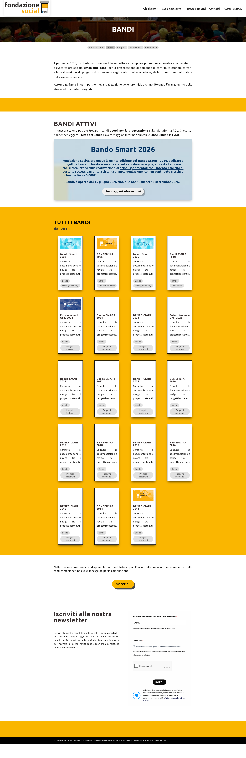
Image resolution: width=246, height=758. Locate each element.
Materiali (123, 584)
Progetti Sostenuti (70, 348)
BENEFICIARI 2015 (69, 507)
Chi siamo (149, 9)
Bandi (110, 47)
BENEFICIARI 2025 (106, 255)
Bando (65, 280)
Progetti (121, 47)
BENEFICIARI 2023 (142, 316)
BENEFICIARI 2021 (142, 380)
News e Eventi (196, 9)
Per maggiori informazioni (123, 191)
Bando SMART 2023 (69, 380)
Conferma (137, 640)
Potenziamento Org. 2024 (70, 316)
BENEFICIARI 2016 (178, 444)
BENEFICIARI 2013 (142, 507)
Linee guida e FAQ (70, 285)
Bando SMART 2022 (106, 380)
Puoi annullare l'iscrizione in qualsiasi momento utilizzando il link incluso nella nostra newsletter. (159, 653)
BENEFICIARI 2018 (106, 444)
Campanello (151, 47)
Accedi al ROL (233, 9)
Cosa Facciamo (171, 9)
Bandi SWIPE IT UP (178, 255)
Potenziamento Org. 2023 (180, 316)
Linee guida (177, 285)
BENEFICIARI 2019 (69, 444)
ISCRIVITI (159, 682)
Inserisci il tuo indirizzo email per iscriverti (154, 616)
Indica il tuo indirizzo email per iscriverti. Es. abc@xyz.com (154, 628)
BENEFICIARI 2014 (106, 507)
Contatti (214, 9)
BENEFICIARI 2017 (142, 444)
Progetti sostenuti (106, 348)
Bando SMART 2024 (106, 316)
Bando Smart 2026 (68, 255)
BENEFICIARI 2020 (178, 380)
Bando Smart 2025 (141, 255)
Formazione (135, 47)
